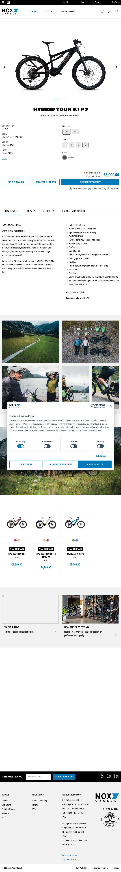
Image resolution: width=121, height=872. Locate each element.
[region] (60, 67)
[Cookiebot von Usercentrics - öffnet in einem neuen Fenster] (94, 406)
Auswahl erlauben (60, 464)
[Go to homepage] (10, 11)
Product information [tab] (73, 211)
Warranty (5, 817)
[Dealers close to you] (115, 635)
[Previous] (4, 67)
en (8, 2)
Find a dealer (16, 182)
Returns (35, 805)
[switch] (47, 446)
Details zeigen (101, 456)
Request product (90, 182)
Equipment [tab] (31, 211)
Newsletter (5, 813)
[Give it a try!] (55, 632)
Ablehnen (26, 464)
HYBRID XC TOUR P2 (75, 553)
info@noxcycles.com (69, 855)
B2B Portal (115, 2)
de (3, 2)
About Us (66, 2)
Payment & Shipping (39, 800)
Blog (82, 2)
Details (4, 158)
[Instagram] (109, 776)
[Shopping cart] (102, 11)
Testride (4, 800)
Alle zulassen (94, 464)
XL (85, 145)
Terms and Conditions (100, 868)
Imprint (116, 868)
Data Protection (81, 868)
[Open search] (117, 11)
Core (66, 131)
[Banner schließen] (111, 406)
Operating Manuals (8, 809)
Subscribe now (64, 776)
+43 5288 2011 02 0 (69, 859)
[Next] (116, 67)
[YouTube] (102, 776)
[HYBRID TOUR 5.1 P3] (60, 64)
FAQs (34, 809)
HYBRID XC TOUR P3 (17, 553)
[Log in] (110, 11)
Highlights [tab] (11, 211)
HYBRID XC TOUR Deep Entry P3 (46, 555)
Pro (75, 131)
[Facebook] (116, 776)
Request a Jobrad (45, 182)
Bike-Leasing (6, 805)
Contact (97, 2)
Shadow (71, 157)
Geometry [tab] (48, 211)
